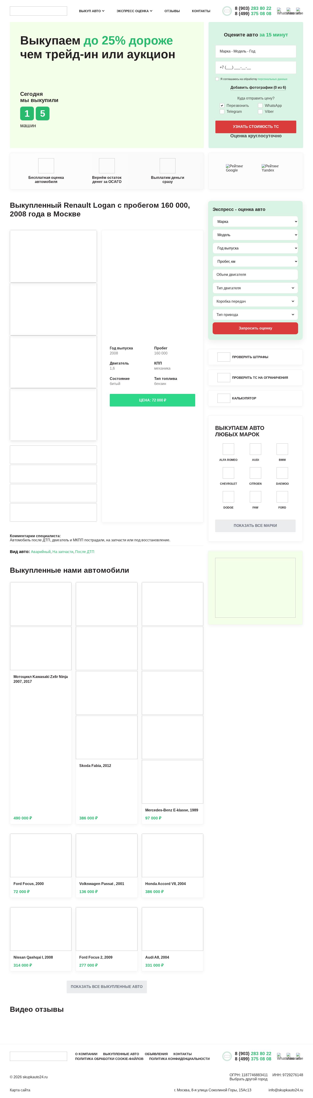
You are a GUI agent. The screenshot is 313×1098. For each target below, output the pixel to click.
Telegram (234, 111)
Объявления (156, 1054)
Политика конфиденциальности (179, 1059)
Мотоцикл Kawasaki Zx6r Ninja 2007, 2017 (41, 679)
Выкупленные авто (121, 1054)
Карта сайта (20, 1090)
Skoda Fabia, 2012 (95, 766)
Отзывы (172, 11)
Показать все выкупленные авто (107, 987)
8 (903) (253, 8)
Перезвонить (238, 106)
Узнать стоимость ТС (256, 127)
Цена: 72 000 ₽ (152, 400)
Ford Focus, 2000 (29, 884)
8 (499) (253, 13)
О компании (86, 1054)
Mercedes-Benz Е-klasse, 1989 (171, 810)
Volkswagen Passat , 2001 (101, 884)
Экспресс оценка (133, 11)
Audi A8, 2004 (157, 957)
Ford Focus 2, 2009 (96, 957)
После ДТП (84, 552)
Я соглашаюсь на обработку (253, 79)
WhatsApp (273, 106)
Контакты (201, 11)
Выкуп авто (90, 11)
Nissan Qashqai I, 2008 (33, 957)
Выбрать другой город (248, 1079)
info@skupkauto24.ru (286, 1090)
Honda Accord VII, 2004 (165, 884)
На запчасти (62, 552)
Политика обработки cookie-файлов (109, 1059)
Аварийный (41, 552)
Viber (269, 111)
